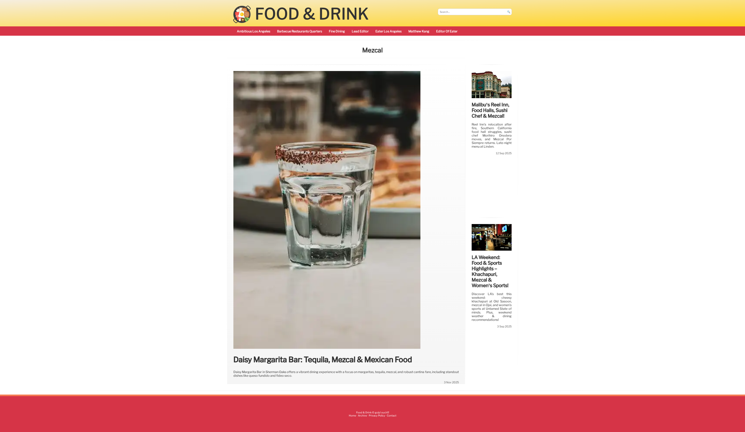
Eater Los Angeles (388, 31)
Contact (391, 415)
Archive (362, 415)
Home (352, 415)
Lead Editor (360, 31)
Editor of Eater (446, 31)
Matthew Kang (418, 31)
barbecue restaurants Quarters (299, 31)
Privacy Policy (377, 415)
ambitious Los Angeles (253, 31)
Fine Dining (337, 31)
